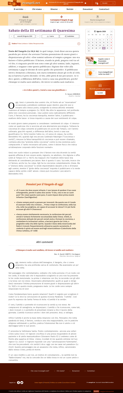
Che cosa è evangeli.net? (40, 371)
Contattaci (104, 9)
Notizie (70, 9)
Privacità (46, 382)
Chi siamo (37, 9)
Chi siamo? (61, 371)
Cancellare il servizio (69, 382)
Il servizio (18, 9)
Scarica (52, 36)
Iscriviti (100, 93)
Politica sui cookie (56, 382)
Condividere (70, 36)
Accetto (96, 391)
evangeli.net (31, 3)
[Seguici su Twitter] (21, 383)
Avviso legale (39, 382)
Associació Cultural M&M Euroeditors (105, 382)
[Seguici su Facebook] (18, 383)
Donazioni (88, 9)
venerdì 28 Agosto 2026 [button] (24, 36)
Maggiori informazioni (107, 391)
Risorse (54, 9)
